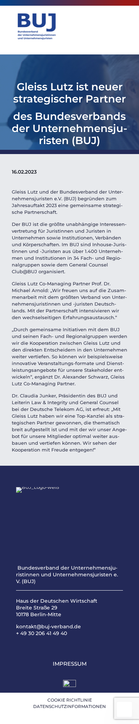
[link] (69, 686)
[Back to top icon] (124, 709)
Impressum (70, 663)
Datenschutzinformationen (69, 706)
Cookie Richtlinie (69, 700)
